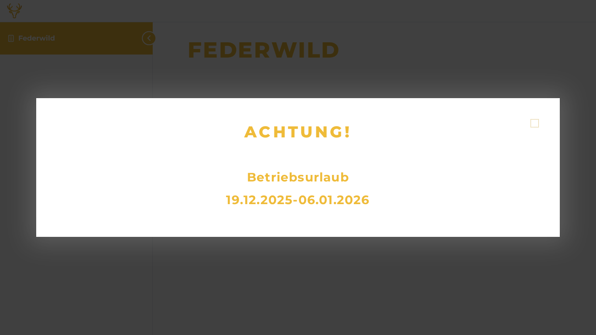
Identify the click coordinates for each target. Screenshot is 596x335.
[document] (298, 167)
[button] (534, 123)
